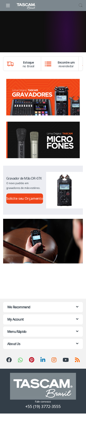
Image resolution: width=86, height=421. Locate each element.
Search (80, 5)
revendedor (66, 64)
